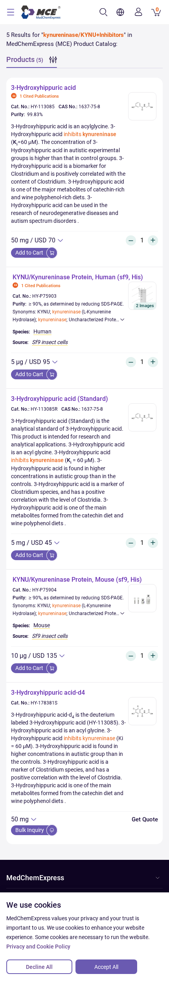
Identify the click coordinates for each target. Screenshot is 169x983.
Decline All (39, 967)
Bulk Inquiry (30, 830)
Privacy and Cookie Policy (38, 946)
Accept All (106, 967)
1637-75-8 (89, 106)
